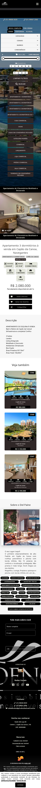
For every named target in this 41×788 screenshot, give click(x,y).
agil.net (28, 763)
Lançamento (20, 150)
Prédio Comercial (20, 162)
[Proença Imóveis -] (20, 671)
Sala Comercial (20, 168)
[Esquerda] (2, 213)
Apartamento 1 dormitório (20, 97)
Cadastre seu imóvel (20, 741)
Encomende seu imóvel (20, 743)
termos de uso (21, 781)
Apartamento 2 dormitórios (20, 103)
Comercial (20, 144)
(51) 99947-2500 (32, 20)
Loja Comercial (20, 156)
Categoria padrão (20, 138)
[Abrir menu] (37, 4)
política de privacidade (8, 781)
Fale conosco (20, 746)
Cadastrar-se (20, 664)
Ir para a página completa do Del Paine (20, 609)
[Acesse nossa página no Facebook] (13, 684)
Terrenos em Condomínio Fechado (20, 174)
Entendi (20, 785)
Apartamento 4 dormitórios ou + (20, 115)
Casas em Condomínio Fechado (20, 133)
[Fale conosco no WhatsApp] (18, 684)
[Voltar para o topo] (4, 769)
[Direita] (39, 213)
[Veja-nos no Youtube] (27, 684)
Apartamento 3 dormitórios (20, 109)
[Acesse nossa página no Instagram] (22, 684)
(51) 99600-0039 (11, 20)
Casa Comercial (20, 121)
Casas (20, 127)
